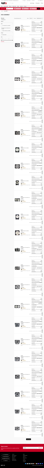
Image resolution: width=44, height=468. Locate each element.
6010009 (22, 129)
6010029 (22, 425)
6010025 (22, 355)
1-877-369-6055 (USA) (10, 0)
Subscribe (40, 447)
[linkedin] (4, 465)
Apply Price (2, 41)
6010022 (22, 303)
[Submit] (10, 3)
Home (24, 454)
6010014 (22, 196)
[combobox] (18, 3)
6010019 (22, 246)
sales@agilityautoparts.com (15, 0)
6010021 (22, 283)
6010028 (22, 408)
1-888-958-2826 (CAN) (6, 0)
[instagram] (2, 465)
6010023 (22, 321)
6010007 (22, 111)
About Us (24, 456)
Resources (24, 460)
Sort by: (35, 18)
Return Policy (14, 456)
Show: (28, 18)
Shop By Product (25, 455)
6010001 (22, 25)
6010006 (22, 93)
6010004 (22, 58)
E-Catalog (24, 461)
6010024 (22, 338)
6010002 (22, 42)
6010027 (22, 391)
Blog (38, 0)
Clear (41, 8)
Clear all (2, 21)
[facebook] (1, 465)
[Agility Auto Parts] (4, 3)
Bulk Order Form (14, 455)
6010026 (22, 373)
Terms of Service (14, 460)
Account (13, 454)
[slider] (1, 40)
